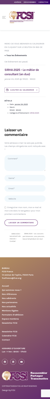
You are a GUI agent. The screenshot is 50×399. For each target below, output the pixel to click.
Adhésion (17, 2)
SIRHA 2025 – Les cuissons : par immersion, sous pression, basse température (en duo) (33, 236)
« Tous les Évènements (15, 55)
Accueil (5, 286)
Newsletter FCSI (9, 323)
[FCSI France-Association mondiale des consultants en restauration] (22, 17)
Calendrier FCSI (9, 336)
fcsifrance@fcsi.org (11, 278)
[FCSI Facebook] (5, 362)
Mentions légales (10, 311)
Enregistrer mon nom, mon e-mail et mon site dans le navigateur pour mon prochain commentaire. (22, 210)
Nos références (9, 294)
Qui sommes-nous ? (11, 290)
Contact (6, 340)
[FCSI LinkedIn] (13, 362)
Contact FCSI (43, 2)
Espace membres (30, 2)
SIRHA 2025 (34, 113)
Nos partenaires (9, 302)
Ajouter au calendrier (22, 90)
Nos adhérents (9, 298)
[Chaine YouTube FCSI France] (21, 362)
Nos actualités (9, 307)
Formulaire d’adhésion (12, 315)
